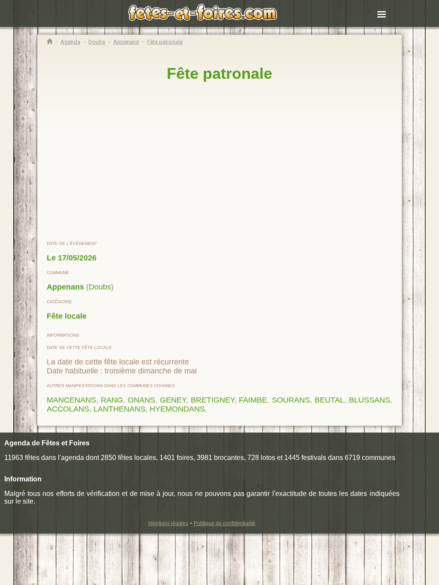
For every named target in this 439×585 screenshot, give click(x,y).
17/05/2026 (77, 258)
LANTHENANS (119, 409)
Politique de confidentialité (225, 523)
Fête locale (67, 316)
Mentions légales (168, 523)
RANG (112, 400)
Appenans (65, 287)
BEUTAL (329, 400)
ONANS (141, 400)
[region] (219, 161)
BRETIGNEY (213, 400)
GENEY (173, 400)
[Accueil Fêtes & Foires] (49, 42)
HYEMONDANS (177, 409)
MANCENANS (71, 400)
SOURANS (291, 400)
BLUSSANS (369, 400)
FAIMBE (253, 400)
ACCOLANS (68, 409)
